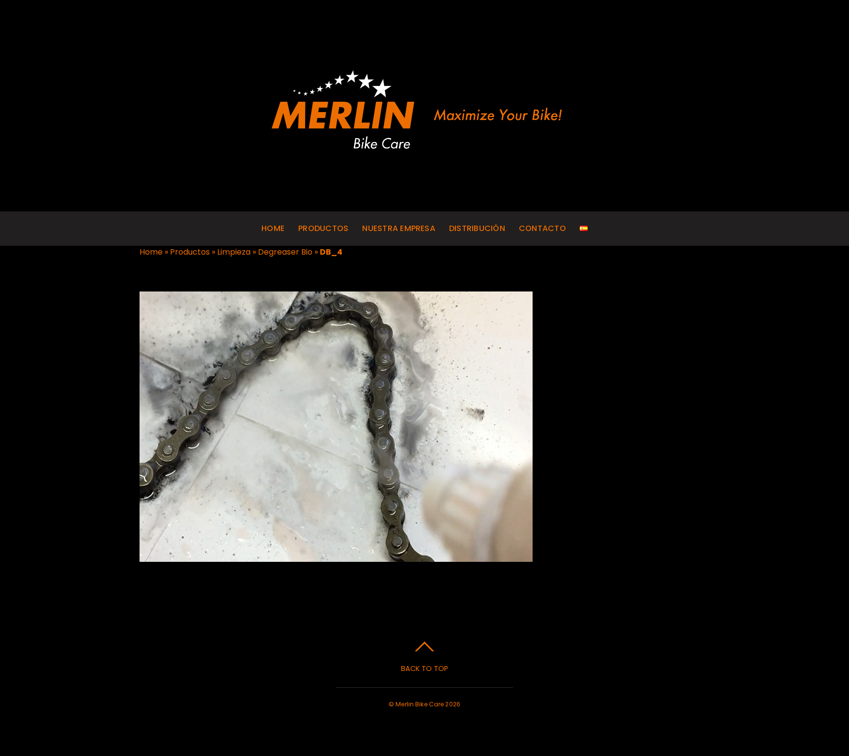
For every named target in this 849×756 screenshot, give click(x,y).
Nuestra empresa (398, 228)
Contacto (542, 228)
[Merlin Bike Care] (425, 147)
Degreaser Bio (285, 252)
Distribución (477, 228)
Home (272, 228)
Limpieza (234, 252)
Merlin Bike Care (420, 704)
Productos (323, 228)
